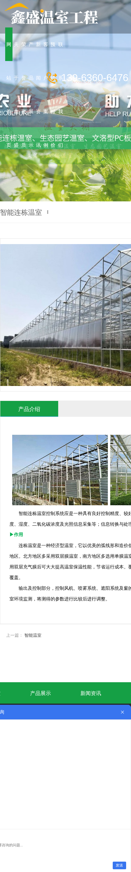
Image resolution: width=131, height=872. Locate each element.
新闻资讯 (90, 693)
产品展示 (40, 693)
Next (120, 100)
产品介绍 (29, 409)
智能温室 (32, 635)
